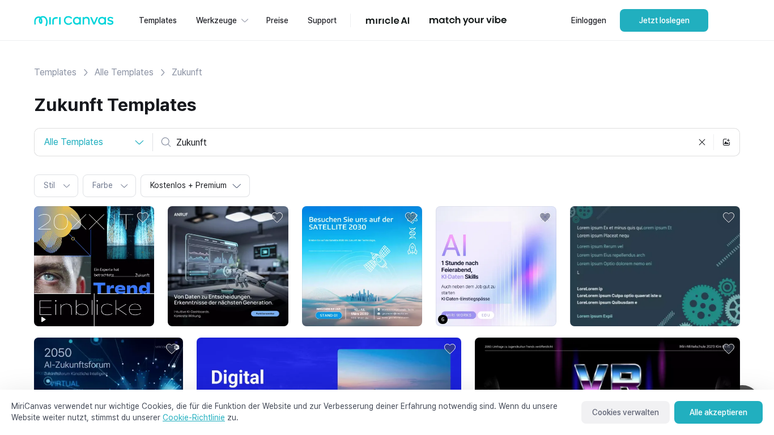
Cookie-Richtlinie (194, 417)
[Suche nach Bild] (726, 142)
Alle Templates (124, 72)
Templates (55, 72)
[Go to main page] (74, 23)
